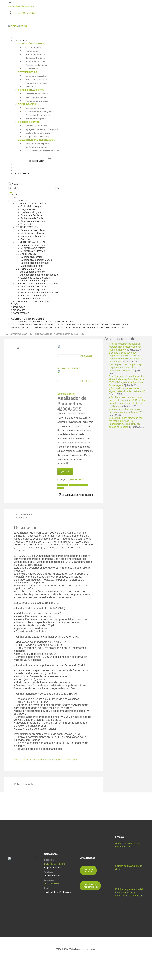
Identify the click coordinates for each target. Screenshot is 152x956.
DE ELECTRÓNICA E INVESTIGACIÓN (36, 140)
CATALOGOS (18, 307)
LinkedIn (73, 485)
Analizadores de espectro (37, 143)
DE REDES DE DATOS (28, 122)
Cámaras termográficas (36, 76)
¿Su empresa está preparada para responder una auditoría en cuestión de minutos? (127, 367)
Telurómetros (31, 68)
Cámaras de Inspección (36, 93)
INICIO (14, 194)
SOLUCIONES (21, 40)
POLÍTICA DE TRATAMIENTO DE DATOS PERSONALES (42, 321)
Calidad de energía (34, 47)
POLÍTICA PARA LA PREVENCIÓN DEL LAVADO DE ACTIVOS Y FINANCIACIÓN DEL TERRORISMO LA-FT (69, 324)
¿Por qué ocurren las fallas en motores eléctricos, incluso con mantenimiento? (125, 347)
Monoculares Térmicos (36, 83)
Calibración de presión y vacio (39, 111)
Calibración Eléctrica (35, 108)
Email (60, 488)
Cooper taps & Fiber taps (37, 136)
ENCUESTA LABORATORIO (90, 885)
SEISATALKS (18, 310)
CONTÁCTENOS (22, 174)
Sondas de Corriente (35, 58)
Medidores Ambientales (36, 97)
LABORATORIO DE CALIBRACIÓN (29, 161)
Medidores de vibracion (36, 79)
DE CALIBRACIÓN (27, 104)
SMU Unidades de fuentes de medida (43, 150)
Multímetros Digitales (35, 54)
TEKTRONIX (77, 479)
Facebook (62, 485)
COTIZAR (65, 471)
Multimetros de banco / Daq (34, 298)
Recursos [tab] (24, 517)
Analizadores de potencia (37, 147)
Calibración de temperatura (38, 115)
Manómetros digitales (35, 118)
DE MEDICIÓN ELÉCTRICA (31, 43)
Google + (83, 485)
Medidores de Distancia (36, 100)
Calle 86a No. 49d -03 (54, 864)
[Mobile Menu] (11, 191)
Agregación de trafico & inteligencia (41, 129)
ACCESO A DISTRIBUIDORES (27, 318)
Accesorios (30, 86)
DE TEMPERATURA (27, 72)
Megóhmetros (31, 51)
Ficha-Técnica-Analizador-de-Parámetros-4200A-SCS (46, 759)
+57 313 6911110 (52, 883)
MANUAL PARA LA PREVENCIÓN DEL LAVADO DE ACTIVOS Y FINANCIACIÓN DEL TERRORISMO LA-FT (69, 327)
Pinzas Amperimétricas (36, 65)
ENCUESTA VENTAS (88, 870)
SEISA (14, 197)
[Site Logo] (17, 26)
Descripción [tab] (25, 514)
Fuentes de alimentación (33, 295)
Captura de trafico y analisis (38, 133)
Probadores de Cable (35, 61)
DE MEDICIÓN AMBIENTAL (31, 90)
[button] (15, 184)
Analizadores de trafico (36, 125)
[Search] (58, 188)
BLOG (14, 304)
